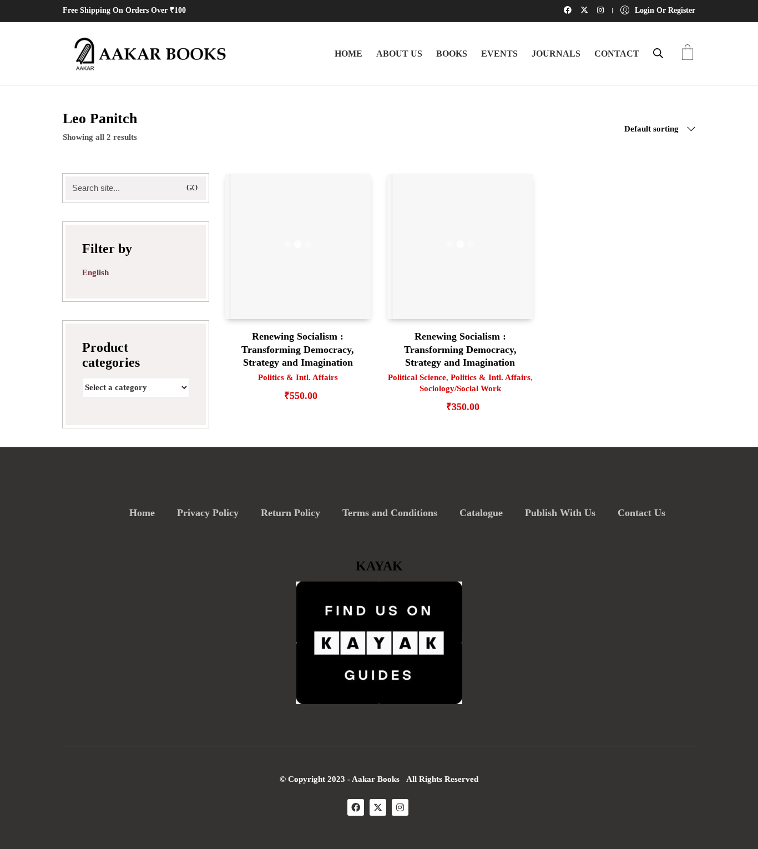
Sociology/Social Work (460, 388)
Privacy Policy (208, 512)
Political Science (417, 377)
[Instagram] (400, 807)
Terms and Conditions (389, 512)
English (95, 272)
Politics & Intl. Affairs (298, 377)
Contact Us (641, 512)
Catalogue (481, 512)
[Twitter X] (378, 807)
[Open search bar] (658, 53)
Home (142, 512)
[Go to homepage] (146, 54)
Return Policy (290, 512)
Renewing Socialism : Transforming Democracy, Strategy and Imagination (297, 349)
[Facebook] (355, 807)
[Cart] (687, 53)
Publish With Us (560, 512)
